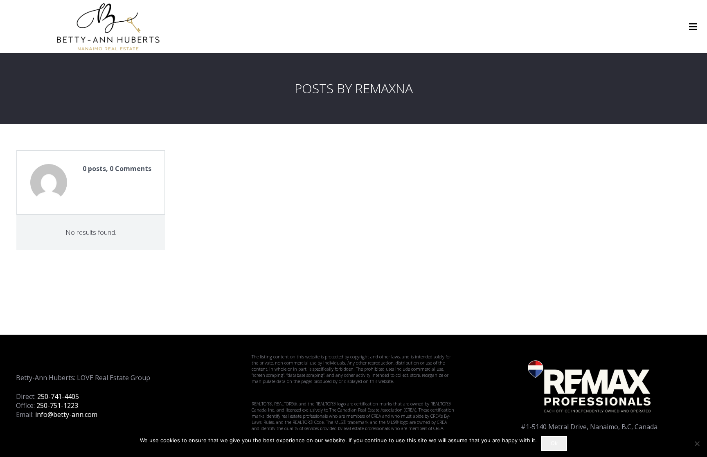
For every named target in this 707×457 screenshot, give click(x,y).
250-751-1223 (57, 405)
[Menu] (693, 26)
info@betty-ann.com (66, 414)
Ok (554, 443)
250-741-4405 (58, 396)
